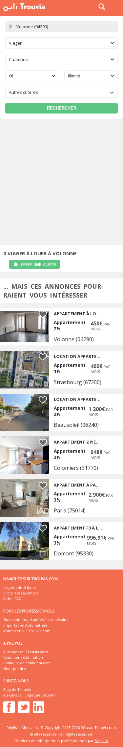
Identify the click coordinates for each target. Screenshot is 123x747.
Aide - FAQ (12, 598)
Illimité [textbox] (74, 76)
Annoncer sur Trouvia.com (27, 630)
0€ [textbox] (11, 76)
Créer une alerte (38, 264)
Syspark (101, 740)
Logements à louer (19, 587)
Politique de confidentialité (27, 662)
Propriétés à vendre (21, 593)
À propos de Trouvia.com (25, 651)
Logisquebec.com (40, 695)
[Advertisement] (61, 183)
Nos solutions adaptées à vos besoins (35, 619)
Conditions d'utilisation (23, 657)
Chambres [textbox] (19, 59)
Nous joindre (14, 668)
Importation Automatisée (25, 625)
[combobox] (61, 43)
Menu (116, 6)
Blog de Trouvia (17, 689)
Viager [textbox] (15, 43)
